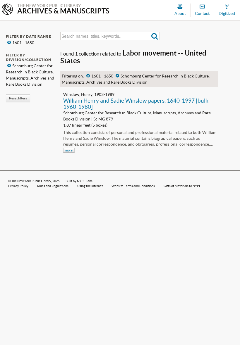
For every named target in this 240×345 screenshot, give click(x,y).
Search (155, 36)
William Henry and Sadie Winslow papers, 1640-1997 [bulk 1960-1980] (135, 103)
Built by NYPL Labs (79, 181)
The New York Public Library (31, 181)
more (69, 150)
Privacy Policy (18, 186)
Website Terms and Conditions (133, 186)
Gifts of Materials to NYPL (182, 186)
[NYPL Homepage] (7, 10)
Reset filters (18, 98)
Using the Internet (90, 186)
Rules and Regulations (52, 186)
